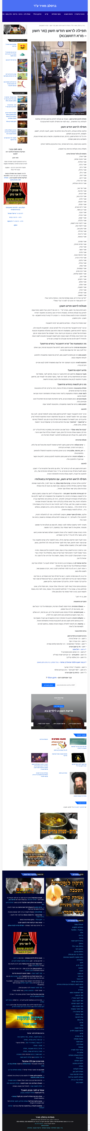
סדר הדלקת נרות (22, 1037)
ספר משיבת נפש (78, 1006)
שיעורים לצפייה (79, 14)
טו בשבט (80, 973)
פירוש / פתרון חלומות (37, 1077)
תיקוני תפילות (79, 1061)
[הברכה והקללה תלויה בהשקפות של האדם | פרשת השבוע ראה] (22, 132)
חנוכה (81, 971)
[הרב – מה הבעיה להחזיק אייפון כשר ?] (22, 107)
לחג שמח (31, 1051)
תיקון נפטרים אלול (11, 121)
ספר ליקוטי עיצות (77, 1001)
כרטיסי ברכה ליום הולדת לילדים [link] (21, 1007)
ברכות (20, 14)
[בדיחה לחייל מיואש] (22, 65)
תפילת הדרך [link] (38, 912)
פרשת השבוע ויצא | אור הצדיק (59, 710)
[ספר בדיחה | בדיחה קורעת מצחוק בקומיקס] (22, 76)
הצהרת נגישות (45, 1125)
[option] (58, 711)
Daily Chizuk (79, 924)
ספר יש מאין (79, 995)
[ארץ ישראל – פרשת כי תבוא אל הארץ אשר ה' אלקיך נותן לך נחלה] (22, 99)
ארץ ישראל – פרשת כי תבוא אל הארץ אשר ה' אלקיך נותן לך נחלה (10, 98)
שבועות (80, 1047)
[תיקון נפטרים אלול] (22, 124)
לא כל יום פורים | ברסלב (60, 750)
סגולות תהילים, (23, 1101)
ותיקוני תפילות (14, 1101)
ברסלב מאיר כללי (76, 25)
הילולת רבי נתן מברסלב (75, 954)
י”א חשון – (79, 649)
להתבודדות (35, 966)
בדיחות (15, 14)
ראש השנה (79, 1041)
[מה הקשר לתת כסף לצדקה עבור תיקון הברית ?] (78, 757)
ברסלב (81, 943)
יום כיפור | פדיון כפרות (35, 1040)
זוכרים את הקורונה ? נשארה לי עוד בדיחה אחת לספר (10, 54)
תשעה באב (79, 1082)
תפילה (81, 1066)
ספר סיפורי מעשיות (77, 1009)
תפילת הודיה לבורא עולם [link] (16, 925)
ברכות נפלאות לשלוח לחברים (21, 961)
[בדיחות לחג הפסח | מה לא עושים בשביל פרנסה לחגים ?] (22, 84)
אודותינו (29, 1128)
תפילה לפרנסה (32, 899)
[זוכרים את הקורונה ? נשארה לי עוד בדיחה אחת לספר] (22, 54)
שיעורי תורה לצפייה (77, 1050)
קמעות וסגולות (78, 1039)
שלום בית (80, 1052)
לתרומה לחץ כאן (39, 1123)
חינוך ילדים (79, 965)
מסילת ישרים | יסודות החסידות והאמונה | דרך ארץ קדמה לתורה (40, 774)
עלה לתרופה (79, 1017)
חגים (81, 962)
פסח (81, 1025)
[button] (15, 213)
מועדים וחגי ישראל (77, 982)
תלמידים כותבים (78, 1063)
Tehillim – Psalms (77, 930)
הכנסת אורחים (44, 739)
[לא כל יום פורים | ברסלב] (58, 743)
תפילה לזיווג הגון (78, 1071)
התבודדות (80, 960)
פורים (81, 1022)
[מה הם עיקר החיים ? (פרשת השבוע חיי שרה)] (78, 741)
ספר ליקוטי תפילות (77, 1003)
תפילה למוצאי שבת (36, 1086)
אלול (81, 932)
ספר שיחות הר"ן (78, 1012)
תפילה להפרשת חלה (13, 1083)
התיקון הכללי (37, 14)
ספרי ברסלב (79, 1014)
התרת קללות (27, 1064)
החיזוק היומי (79, 949)
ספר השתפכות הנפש (76, 992)
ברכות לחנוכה (38, 1037)
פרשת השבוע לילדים (76, 1031)
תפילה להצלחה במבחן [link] (27, 1093)
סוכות (81, 987)
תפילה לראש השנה (26, 1057)
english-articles (77, 927)
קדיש (46, 14)
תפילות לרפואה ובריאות (75, 1077)
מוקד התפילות (56, 14)
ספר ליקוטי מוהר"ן (77, 998)
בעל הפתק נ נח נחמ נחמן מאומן (61, 662)
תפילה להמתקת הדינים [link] (37, 996)
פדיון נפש (9, 14)
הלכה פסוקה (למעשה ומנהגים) (73, 957)
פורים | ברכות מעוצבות (35, 1048)
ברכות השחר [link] (40, 917)
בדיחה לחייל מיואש (11, 60)
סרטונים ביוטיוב (28, 990)
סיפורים (80, 990)
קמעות (14, 1096)
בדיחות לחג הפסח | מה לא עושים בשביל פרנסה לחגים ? (10, 83)
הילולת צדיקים (78, 952)
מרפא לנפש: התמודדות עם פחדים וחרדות (70, 984)
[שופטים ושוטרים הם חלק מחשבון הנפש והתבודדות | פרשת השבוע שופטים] (22, 115)
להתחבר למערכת (79, 807)
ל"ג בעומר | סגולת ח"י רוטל (34, 1043)
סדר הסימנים (38, 1057)
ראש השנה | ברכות (36, 1054)
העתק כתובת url (48, 685)
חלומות (80, 968)
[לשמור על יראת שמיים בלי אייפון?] (22, 140)
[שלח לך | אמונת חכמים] (78, 783)
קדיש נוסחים (79, 1036)
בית (84, 25)
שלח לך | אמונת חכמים (80, 796)
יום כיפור (80, 976)
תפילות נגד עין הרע (77, 1080)
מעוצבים (19, 1054)
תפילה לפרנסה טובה (76, 1074)
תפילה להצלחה (78, 1069)
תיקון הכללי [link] (39, 919)
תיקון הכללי (51, 678)
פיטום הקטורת (12, 1080)
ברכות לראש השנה (77, 941)
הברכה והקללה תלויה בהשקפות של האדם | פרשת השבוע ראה (10, 131)
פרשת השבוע (68, 14)
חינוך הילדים (29, 970)
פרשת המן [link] (12, 899)
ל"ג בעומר (80, 979)
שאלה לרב (27, 14)
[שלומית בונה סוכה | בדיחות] (22, 46)
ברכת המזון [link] (38, 907)
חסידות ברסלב (63, 773)
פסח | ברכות (38, 1051)
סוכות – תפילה (37, 1045)
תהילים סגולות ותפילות (76, 1055)
